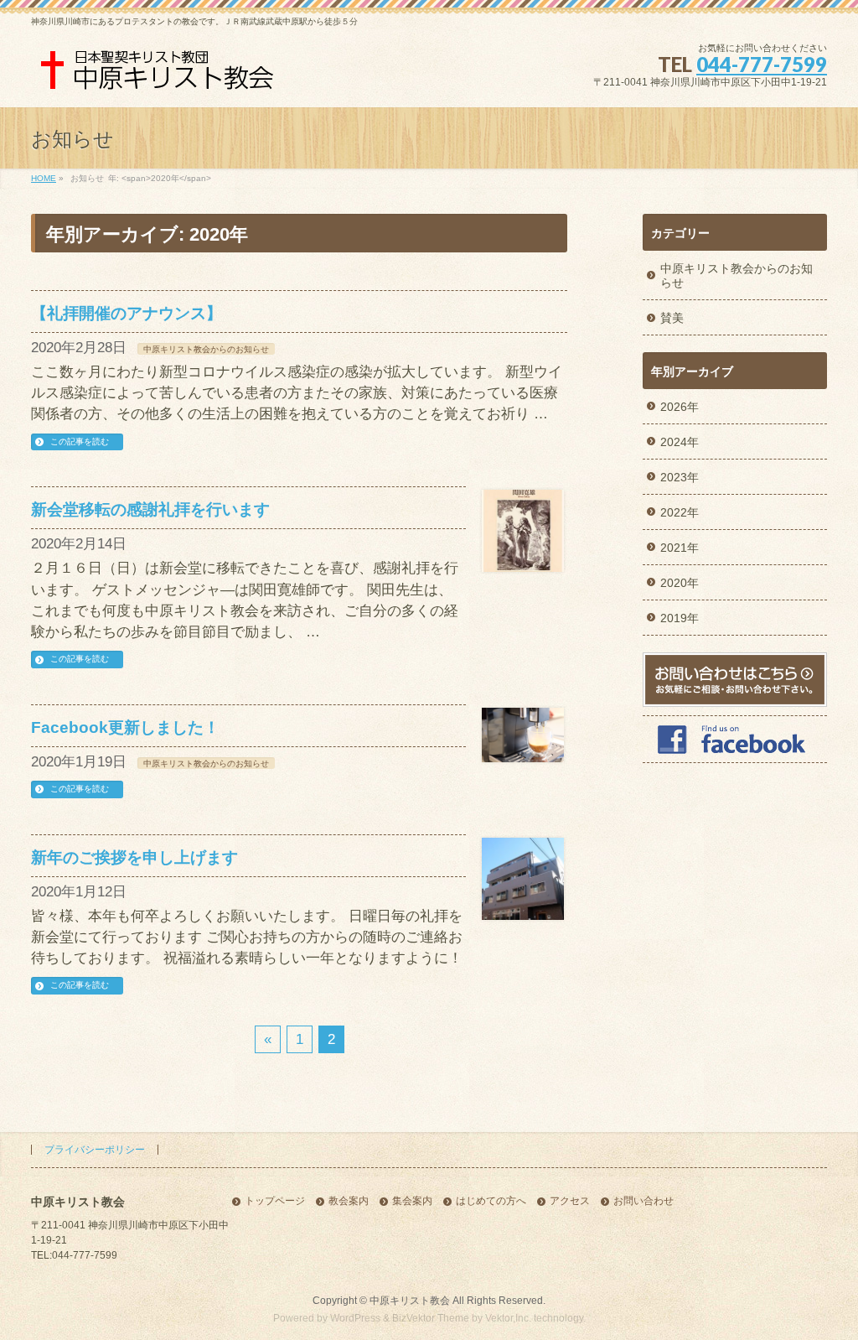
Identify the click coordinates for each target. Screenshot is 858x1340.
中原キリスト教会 (410, 1300)
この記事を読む (79, 441)
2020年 (679, 582)
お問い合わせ (643, 1201)
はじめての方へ (491, 1201)
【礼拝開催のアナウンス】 (126, 313)
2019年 (679, 618)
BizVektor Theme (430, 1318)
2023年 (679, 477)
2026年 (679, 406)
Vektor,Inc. (508, 1318)
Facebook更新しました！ (125, 727)
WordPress (355, 1318)
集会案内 (412, 1201)
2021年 (679, 547)
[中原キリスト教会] (161, 76)
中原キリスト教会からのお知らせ (206, 349)
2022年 (679, 512)
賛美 (672, 318)
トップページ (275, 1201)
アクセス (570, 1201)
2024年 (679, 442)
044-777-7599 (761, 64)
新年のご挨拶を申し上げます (134, 857)
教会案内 (348, 1201)
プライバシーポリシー (94, 1150)
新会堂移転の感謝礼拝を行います (150, 509)
